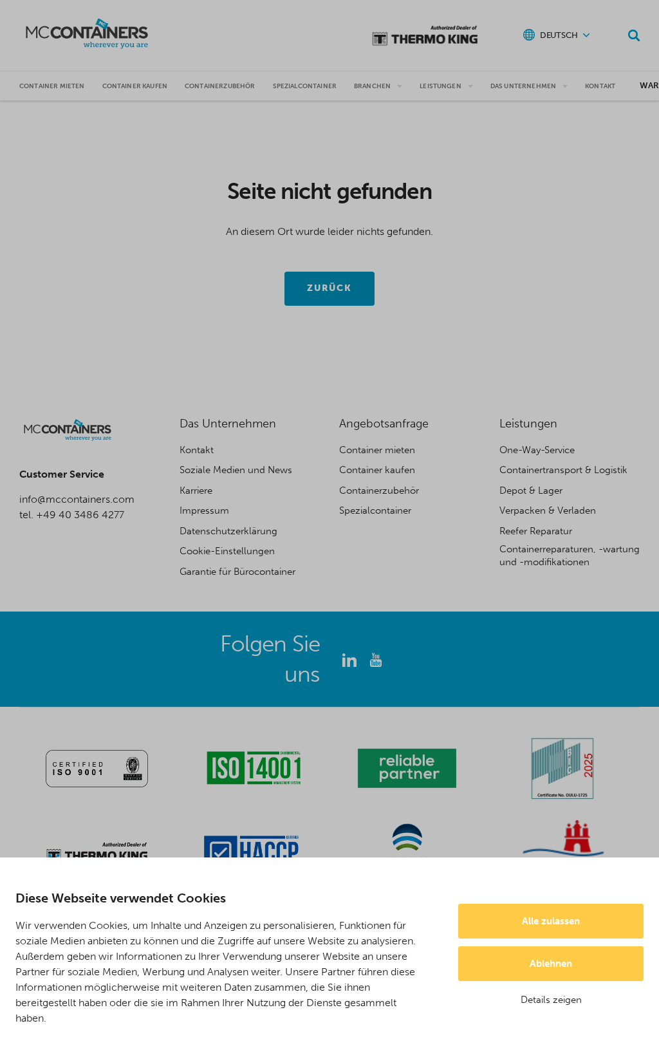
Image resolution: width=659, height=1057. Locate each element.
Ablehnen (551, 963)
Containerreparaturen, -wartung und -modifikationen (569, 555)
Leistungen (440, 86)
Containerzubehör (220, 86)
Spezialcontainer (305, 86)
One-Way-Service (537, 450)
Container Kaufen (135, 86)
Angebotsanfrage (384, 423)
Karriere (196, 490)
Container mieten (52, 86)
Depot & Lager (530, 490)
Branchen (372, 86)
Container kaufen (377, 470)
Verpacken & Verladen (547, 510)
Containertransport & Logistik (563, 470)
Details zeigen (551, 1000)
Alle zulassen (551, 921)
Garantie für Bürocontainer (237, 571)
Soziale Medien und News (236, 470)
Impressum (204, 510)
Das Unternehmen (523, 86)
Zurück (330, 288)
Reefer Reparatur (535, 531)
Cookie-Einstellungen (227, 551)
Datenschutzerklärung (228, 531)
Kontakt (600, 86)
